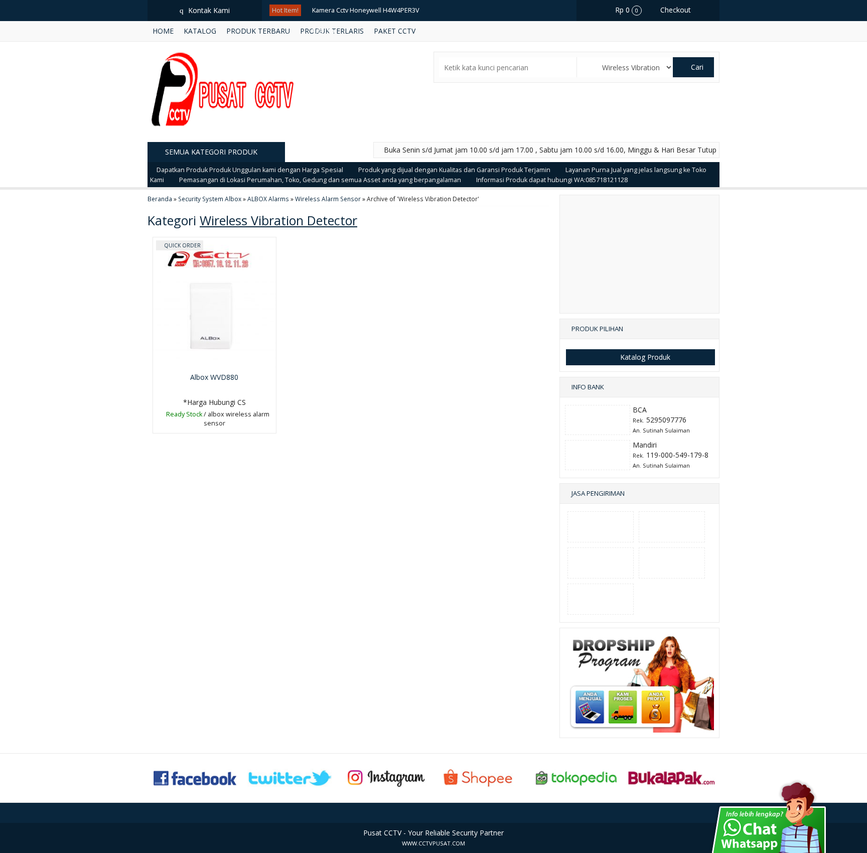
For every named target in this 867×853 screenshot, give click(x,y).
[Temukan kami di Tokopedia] (576, 777)
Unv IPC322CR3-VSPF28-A (349, 73)
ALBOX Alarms (268, 199)
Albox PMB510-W (337, 115)
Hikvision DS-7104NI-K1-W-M (353, 52)
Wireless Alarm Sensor (328, 199)
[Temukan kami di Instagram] (385, 777)
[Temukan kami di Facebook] (195, 777)
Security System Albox (209, 199)
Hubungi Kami (217, 425)
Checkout (674, 10)
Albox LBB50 (330, 158)
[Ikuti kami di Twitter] (290, 777)
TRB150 (323, 31)
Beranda (160, 199)
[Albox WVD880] (214, 302)
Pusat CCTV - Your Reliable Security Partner (433, 832)
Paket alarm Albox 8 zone (349, 136)
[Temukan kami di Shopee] (481, 777)
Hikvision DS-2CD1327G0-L (351, 94)
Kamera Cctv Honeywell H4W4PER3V (365, 10)
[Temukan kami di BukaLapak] (671, 777)
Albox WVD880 (214, 377)
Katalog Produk (644, 357)
